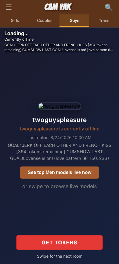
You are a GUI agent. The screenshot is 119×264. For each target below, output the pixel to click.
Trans (104, 20)
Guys (74, 20)
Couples (45, 20)
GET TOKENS (59, 242)
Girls (15, 20)
